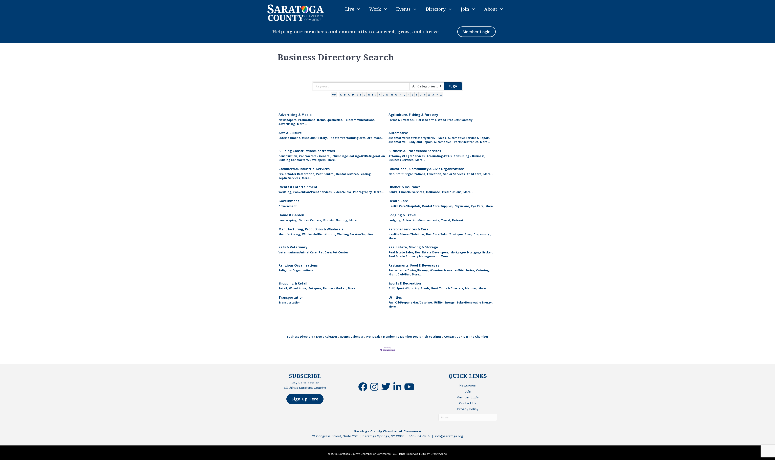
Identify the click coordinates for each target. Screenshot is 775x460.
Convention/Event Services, (312, 192)
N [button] (392, 94)
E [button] (357, 94)
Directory (436, 9)
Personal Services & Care (408, 229)
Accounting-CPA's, (439, 156)
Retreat (457, 220)
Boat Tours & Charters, (447, 288)
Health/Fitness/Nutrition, (407, 234)
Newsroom (467, 385)
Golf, (392, 288)
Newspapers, (288, 120)
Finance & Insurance (405, 187)
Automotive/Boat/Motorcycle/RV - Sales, (418, 138)
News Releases (326, 336)
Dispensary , (482, 234)
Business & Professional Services (415, 151)
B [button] (345, 94)
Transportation (291, 297)
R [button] (408, 94)
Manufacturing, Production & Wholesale (311, 229)
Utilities (395, 297)
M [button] (387, 94)
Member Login (468, 397)
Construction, (288, 156)
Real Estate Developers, (432, 252)
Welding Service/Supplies (355, 234)
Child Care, (474, 174)
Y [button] (437, 94)
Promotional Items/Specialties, (320, 120)
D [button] (353, 94)
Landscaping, (288, 220)
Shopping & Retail (293, 283)
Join (465, 9)
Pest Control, (325, 174)
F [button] (360, 94)
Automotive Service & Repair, (469, 138)
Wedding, (285, 192)
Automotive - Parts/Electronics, (456, 142)
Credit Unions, (452, 192)
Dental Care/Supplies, (437, 206)
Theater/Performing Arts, (347, 138)
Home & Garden (291, 215)
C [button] (349, 94)
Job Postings (432, 336)
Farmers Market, (335, 288)
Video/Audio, (343, 192)
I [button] (372, 94)
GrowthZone (438, 453)
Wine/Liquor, (298, 288)
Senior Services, (454, 174)
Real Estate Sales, (401, 252)
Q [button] (404, 94)
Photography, (363, 192)
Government (289, 201)
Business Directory (300, 336)
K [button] (379, 94)
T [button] (416, 94)
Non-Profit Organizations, (407, 174)
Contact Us (452, 336)
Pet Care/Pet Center (333, 252)
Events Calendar (351, 336)
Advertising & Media (295, 114)
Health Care (398, 201)
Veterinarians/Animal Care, (298, 252)
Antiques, (315, 288)
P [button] (400, 94)
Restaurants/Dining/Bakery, (409, 270)
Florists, (328, 220)
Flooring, (342, 220)
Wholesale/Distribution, (319, 234)
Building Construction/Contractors (307, 151)
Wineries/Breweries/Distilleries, (452, 270)
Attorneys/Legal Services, (407, 156)
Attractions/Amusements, (421, 220)
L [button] (383, 94)
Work (375, 9)
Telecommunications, (359, 120)
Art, (370, 138)
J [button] (375, 94)
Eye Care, (477, 206)
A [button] (341, 94)
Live (349, 9)
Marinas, (471, 288)
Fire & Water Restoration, (297, 174)
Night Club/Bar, (400, 274)
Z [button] (441, 94)
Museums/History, (315, 138)
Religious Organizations (298, 265)
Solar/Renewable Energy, (475, 302)
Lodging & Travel (402, 215)
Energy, (450, 302)
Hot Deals (373, 336)
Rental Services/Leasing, (354, 174)
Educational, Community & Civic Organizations (426, 169)
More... (302, 124)
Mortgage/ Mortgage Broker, (471, 252)
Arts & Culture (290, 133)
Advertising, (287, 124)
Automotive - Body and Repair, (411, 142)
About (490, 9)
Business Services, (401, 160)
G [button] (365, 94)
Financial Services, (412, 192)
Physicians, (462, 206)
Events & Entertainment (298, 187)
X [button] (433, 94)
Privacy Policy (467, 409)
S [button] (412, 94)
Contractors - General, (315, 156)
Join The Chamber (475, 336)
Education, (434, 174)
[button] (305, 399)
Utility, (439, 302)
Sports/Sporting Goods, (413, 288)
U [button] (421, 94)
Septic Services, (290, 178)
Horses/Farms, (426, 120)
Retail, (283, 288)
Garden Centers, (310, 220)
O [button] (396, 94)
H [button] (369, 94)
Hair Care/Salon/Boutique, (445, 234)
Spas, (468, 234)
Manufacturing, (290, 234)
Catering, (483, 270)
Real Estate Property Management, (414, 256)
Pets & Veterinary (293, 247)
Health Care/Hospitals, (405, 206)
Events (403, 9)
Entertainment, (290, 138)
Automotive (398, 133)
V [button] (424, 94)
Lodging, (395, 220)
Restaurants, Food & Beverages (414, 265)
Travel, (446, 220)
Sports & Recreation (405, 283)
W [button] (429, 94)
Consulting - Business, (469, 156)
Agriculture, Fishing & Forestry (413, 114)
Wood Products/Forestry (455, 120)
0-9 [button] (333, 94)
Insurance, (433, 192)
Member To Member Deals (402, 336)
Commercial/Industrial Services (304, 169)
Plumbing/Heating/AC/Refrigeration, (359, 156)
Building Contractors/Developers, (302, 160)
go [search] (455, 86)
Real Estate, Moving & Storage (413, 247)
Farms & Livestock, (402, 120)
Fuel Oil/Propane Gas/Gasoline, (411, 302)
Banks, (393, 192)
